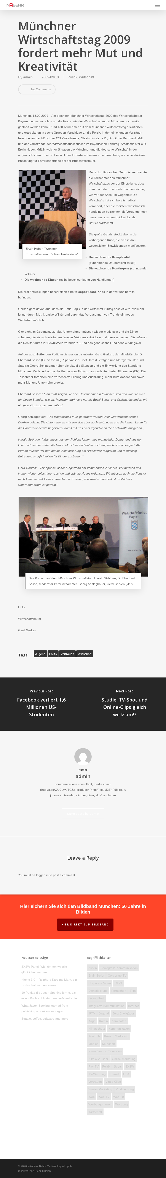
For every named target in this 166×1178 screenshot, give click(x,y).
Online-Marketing (124, 1059)
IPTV (91, 1013)
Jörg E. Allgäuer (123, 1013)
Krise (107, 1036)
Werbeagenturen (100, 1104)
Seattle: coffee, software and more (45, 1018)
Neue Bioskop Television (105, 1051)
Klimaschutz (96, 1028)
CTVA (118, 983)
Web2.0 (118, 1097)
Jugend (40, 654)
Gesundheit (96, 998)
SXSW (129, 1066)
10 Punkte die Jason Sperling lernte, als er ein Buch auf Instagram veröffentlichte (49, 995)
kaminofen (119, 1021)
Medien (93, 1043)
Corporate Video (99, 983)
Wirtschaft (86, 77)
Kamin (103, 1021)
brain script (96, 975)
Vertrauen (67, 654)
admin (28, 77)
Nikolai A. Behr (98, 1059)
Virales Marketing (100, 1089)
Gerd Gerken (27, 630)
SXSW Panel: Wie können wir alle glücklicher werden (44, 969)
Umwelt (114, 1074)
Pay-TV (93, 1066)
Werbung (121, 1104)
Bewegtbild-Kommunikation (119, 968)
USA (126, 1074)
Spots (118, 1066)
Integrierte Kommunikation (106, 1006)
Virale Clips (113, 1081)
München (108, 1043)
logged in (42, 875)
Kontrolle (94, 1036)
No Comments (40, 89)
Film (133, 990)
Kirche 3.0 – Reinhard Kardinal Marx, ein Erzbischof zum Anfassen (49, 982)
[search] (149, 5)
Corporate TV (117, 975)
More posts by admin (83, 814)
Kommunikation (119, 1028)
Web (91, 1097)
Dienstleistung (98, 990)
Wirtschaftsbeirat (29, 619)
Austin (92, 968)
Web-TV (104, 1097)
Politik (72, 77)
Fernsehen (118, 990)
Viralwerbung (125, 1089)
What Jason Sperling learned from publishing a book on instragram (44, 1008)
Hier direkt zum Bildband (85, 924)
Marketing (121, 1036)
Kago (92, 1021)
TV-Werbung (97, 1074)
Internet (133, 1006)
